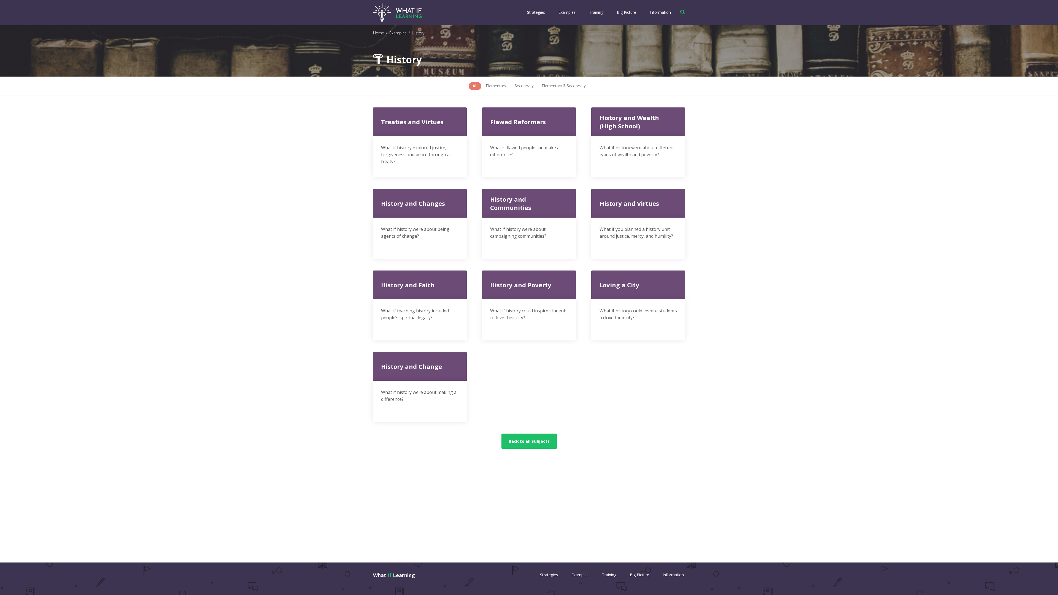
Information (660, 12)
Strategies (536, 12)
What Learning (394, 575)
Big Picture (626, 12)
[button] (681, 12)
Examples (567, 12)
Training (596, 12)
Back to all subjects (529, 441)
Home (378, 33)
